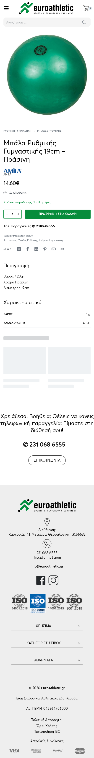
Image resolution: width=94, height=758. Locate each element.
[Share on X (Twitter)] (19, 249)
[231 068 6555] (47, 543)
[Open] (6, 8)
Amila (87, 323)
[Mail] (54, 249)
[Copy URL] (62, 249)
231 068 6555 (47, 553)
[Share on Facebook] (28, 249)
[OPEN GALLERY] (47, 74)
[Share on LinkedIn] (36, 249)
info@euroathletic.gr (47, 566)
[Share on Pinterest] (45, 249)
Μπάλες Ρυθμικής (49, 131)
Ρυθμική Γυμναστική (17, 131)
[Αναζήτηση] (84, 22)
